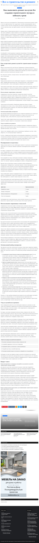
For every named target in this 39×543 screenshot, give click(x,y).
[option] (19, 419)
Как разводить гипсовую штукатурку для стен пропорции (14, 445)
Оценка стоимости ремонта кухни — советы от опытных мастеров (32, 434)
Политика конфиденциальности (30, 541)
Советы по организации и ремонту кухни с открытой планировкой (6, 434)
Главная (3, 4)
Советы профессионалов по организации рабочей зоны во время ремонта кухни (19, 434)
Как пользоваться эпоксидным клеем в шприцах (12, 447)
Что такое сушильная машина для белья (10, 446)
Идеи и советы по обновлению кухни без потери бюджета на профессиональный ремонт (12, 420)
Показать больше (6, 533)
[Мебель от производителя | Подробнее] (13, 496)
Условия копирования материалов (19, 541)
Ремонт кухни (9, 4)
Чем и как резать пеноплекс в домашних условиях (12, 449)
